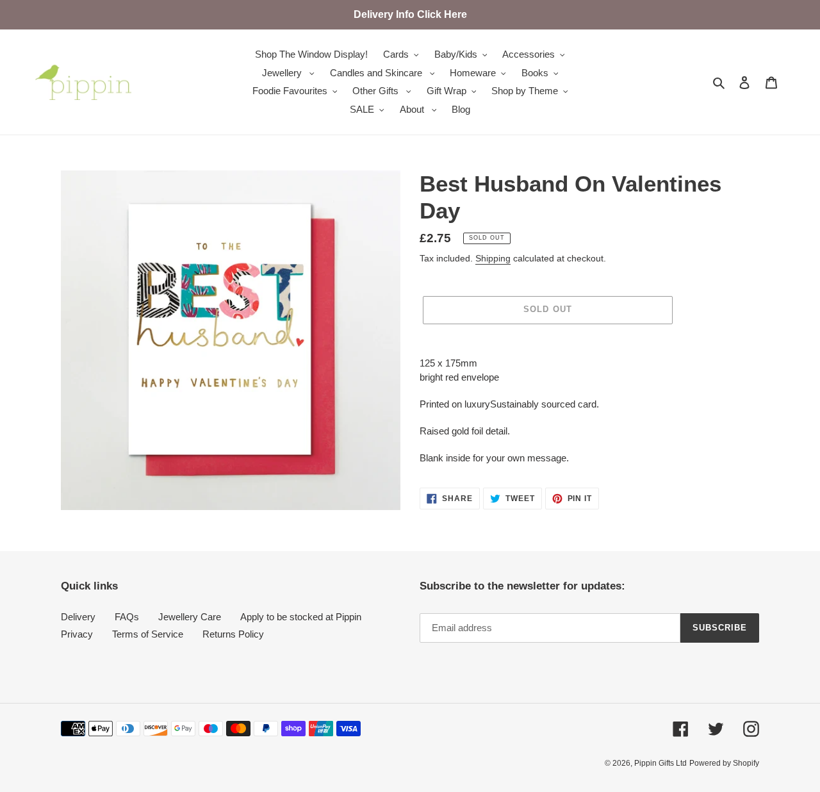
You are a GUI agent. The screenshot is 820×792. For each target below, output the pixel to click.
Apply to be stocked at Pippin (300, 616)
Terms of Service (147, 634)
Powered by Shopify (724, 763)
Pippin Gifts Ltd (660, 763)
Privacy (77, 634)
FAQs (127, 616)
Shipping (493, 258)
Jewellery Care (189, 616)
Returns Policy (233, 634)
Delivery (78, 616)
